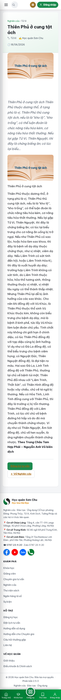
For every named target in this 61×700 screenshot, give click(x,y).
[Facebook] (6, 552)
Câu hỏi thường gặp (14, 639)
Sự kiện (7, 601)
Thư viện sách (11, 590)
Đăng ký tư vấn (20, 466)
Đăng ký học (10, 617)
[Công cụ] (33, 5)
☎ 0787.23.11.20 (12, 545)
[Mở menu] (6, 4)
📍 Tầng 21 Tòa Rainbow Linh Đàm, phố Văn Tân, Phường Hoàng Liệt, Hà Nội (27, 538)
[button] (13, 4)
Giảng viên (9, 573)
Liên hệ (7, 645)
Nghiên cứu (13, 21)
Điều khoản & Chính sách (17, 666)
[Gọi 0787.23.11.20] (31, 552)
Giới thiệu (9, 660)
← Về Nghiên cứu (21, 473)
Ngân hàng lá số (12, 596)
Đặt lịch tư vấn (11, 622)
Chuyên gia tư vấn (13, 579)
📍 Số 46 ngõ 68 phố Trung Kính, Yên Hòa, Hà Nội (30, 531)
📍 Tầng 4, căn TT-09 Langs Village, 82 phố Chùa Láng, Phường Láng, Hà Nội (28, 524)
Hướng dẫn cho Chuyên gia (18, 634)
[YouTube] (15, 552)
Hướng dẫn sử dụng (14, 628)
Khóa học (8, 568)
